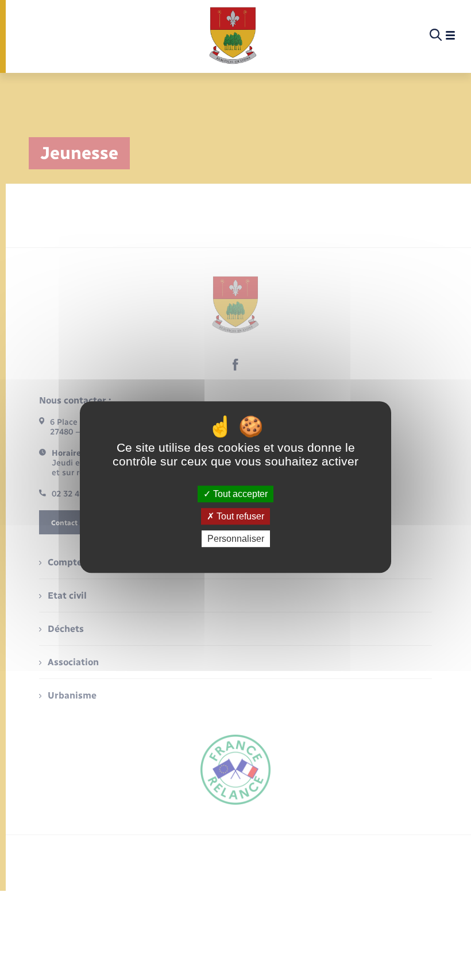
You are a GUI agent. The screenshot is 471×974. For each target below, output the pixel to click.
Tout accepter (239, 494)
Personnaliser (235, 539)
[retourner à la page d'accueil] (233, 35)
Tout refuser (239, 516)
